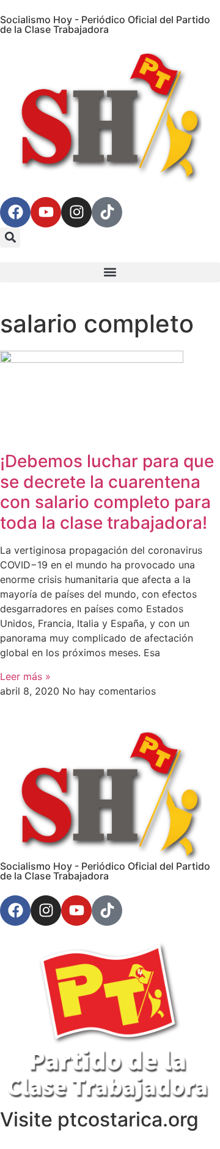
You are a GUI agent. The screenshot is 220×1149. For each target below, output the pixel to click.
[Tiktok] (107, 212)
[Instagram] (76, 212)
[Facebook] (15, 212)
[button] (10, 237)
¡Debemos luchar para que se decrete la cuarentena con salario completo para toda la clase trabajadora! (107, 492)
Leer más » (25, 676)
